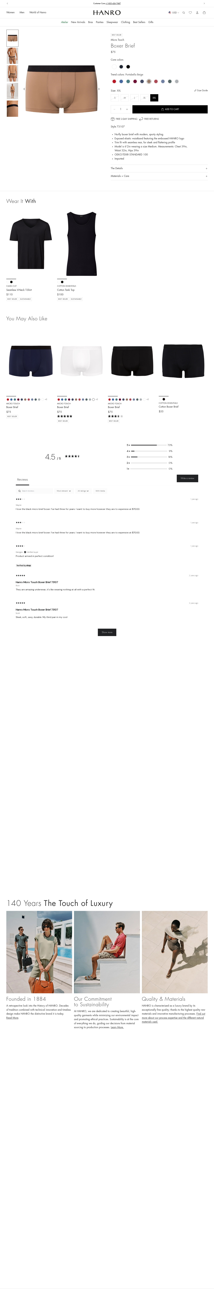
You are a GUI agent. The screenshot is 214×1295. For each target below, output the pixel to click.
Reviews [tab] (22, 479)
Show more (107, 632)
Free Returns (151, 119)
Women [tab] (10, 12)
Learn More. (117, 1027)
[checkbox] (100, 491)
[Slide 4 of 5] (12, 91)
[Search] (183, 12)
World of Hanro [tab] (37, 12)
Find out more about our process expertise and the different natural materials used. (173, 1018)
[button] (149, 445)
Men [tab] (22, 12)
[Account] (197, 12)
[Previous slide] (7, 3)
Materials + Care (120, 176)
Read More (12, 1018)
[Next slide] (204, 3)
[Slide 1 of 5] (12, 38)
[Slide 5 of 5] (12, 109)
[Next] (50, 361)
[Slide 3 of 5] (12, 73)
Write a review (187, 478)
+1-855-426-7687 (113, 3)
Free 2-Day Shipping (126, 119)
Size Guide (202, 90)
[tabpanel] (107, 563)
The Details (117, 168)
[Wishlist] (190, 12)
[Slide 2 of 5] (12, 56)
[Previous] (11, 361)
